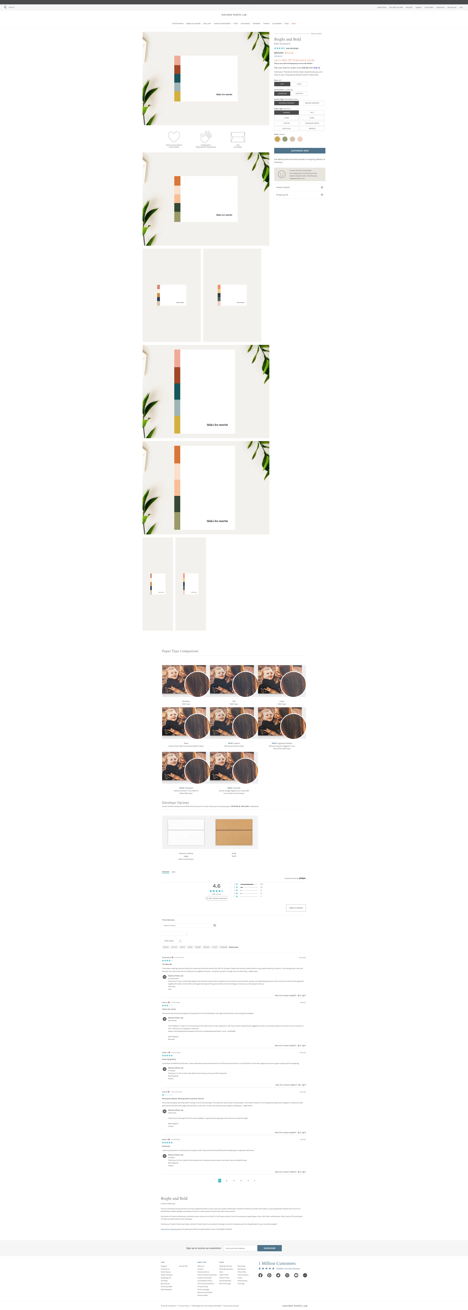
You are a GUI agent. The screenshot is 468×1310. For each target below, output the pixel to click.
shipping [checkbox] (223, 947)
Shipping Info (166, 1278)
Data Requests (166, 1289)
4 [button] (241, 1180)
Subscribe (270, 1248)
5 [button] (248, 1180)
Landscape (282, 93)
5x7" (282, 84)
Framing (241, 1284)
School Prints (224, 1278)
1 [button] (219, 1180)
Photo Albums (243, 1275)
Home (276, 33)
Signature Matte (312, 123)
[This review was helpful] (299, 995)
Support (164, 1266)
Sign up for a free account (170, 1229)
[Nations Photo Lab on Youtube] (296, 1275)
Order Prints (223, 1275)
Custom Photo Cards (286, 33)
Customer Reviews (204, 1278)
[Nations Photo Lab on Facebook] (260, 1275)
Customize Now (300, 150)
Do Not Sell (183, 1266)
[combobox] (22, 7)
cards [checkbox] (190, 947)
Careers (200, 1269)
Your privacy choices (231, 1306)
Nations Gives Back (204, 1292)
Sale (221, 1272)
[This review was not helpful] (303, 995)
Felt (312, 112)
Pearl (312, 118)
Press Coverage (203, 1289)
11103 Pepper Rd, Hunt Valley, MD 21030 (206, 1306)
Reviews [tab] (165, 872)
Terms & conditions (168, 1306)
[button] (248, 884)
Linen (286, 118)
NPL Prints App (225, 1284)
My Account (165, 1284)
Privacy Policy (202, 1287)
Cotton (286, 123)
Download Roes (225, 1281)
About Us (200, 1266)
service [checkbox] (174, 947)
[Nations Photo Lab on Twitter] (278, 1275)
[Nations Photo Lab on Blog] (305, 1275)
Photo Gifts (242, 1272)
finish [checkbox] (214, 947)
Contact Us (165, 1269)
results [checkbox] (206, 947)
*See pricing (278, 56)
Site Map (164, 1281)
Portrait (299, 93)
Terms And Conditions (205, 1284)
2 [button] (226, 1180)
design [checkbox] (197, 947)
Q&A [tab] (173, 872)
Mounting (241, 1266)
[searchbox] (187, 925)
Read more (253, 971)
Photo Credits (202, 1295)
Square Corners (312, 103)
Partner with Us (203, 1272)
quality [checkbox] (165, 947)
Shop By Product (225, 1266)
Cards (240, 1278)
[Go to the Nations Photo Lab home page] (234, 14)
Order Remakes (167, 1275)
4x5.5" (299, 84)
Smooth (312, 129)
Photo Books (242, 1281)
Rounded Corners (286, 103)
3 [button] (233, 1180)
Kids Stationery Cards (302, 33)
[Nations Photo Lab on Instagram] (287, 1275)
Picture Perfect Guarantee (207, 1275)
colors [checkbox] (182, 947)
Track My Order (166, 1287)
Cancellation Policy (204, 1281)
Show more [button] (233, 947)
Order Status (165, 1272)
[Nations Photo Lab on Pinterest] (269, 1275)
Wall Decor (242, 1269)
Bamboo (286, 112)
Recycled (287, 129)
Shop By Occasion (226, 1269)
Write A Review (296, 908)
